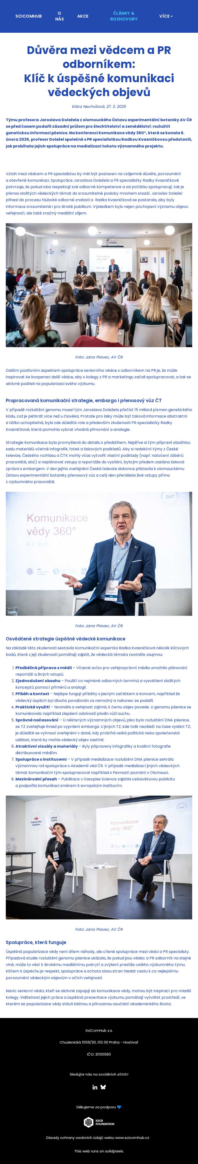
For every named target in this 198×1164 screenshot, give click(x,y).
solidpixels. (114, 1151)
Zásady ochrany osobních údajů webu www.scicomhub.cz (97, 1137)
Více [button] (164, 16)
